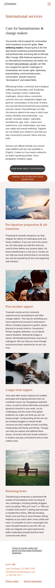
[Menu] (49, 4)
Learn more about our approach (27, 169)
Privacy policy (12, 581)
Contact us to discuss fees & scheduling (27, 178)
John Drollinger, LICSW (25, 64)
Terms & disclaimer (33, 581)
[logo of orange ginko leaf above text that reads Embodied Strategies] (27, 551)
